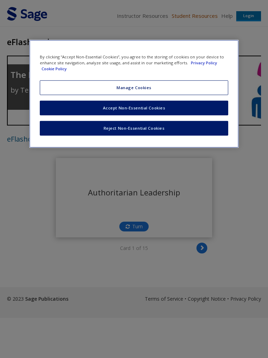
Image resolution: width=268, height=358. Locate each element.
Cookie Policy (54, 68)
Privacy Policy (204, 62)
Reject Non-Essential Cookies (134, 127)
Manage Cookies (134, 87)
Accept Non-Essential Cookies (134, 107)
